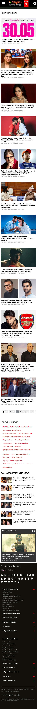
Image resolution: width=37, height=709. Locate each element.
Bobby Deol (6, 457)
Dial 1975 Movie (7, 592)
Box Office (9, 622)
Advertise (9, 689)
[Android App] (15, 695)
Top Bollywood (10, 663)
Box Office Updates (8, 648)
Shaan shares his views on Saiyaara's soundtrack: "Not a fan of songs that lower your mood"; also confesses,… (23, 487)
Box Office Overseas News (10, 652)
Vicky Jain (30, 464)
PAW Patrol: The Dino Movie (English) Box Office (16, 436)
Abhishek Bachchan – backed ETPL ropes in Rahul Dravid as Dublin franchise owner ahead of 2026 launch (17, 401)
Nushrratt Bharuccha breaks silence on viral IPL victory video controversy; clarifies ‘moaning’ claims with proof (18, 107)
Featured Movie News (8, 644)
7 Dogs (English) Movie (9, 433)
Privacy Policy (18, 689)
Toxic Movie (5, 594)
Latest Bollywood (10, 639)
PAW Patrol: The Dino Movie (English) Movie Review (17, 427)
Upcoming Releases (8, 656)
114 (32, 411)
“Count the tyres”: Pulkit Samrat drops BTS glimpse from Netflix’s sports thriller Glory (16, 270)
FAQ (17, 691)
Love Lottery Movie (8, 606)
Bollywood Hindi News (9, 660)
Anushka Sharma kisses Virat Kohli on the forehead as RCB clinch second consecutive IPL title (17, 140)
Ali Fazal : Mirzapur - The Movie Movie (13, 464)
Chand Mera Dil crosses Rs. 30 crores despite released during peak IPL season (17, 40)
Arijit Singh (6, 454)
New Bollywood (10, 589)
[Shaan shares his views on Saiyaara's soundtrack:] (6, 490)
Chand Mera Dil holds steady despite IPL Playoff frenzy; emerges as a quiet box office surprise (17, 238)
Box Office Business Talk (9, 650)
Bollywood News (7, 440)
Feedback (26, 689)
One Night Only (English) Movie (12, 430)
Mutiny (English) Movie (25, 433)
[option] (18, 547)
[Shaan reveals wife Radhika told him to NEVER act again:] (6, 516)
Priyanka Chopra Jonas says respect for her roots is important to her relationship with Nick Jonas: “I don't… (24, 521)
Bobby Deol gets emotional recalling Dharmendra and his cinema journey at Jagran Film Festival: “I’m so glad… (24, 496)
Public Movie (9, 618)
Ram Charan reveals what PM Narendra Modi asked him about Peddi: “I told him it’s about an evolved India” (18, 205)
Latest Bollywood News (22, 440)
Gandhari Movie (7, 598)
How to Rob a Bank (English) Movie (12, 600)
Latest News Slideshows (9, 654)
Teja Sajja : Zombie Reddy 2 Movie (12, 460)
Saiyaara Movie (7, 467)
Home (3, 689)
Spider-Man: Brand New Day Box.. (12, 446)
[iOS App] (18, 695)
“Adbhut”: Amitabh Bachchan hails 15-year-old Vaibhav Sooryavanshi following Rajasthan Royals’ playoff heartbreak (18, 173)
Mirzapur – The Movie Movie (10, 602)
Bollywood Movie (11, 613)
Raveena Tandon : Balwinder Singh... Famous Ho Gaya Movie (16, 450)
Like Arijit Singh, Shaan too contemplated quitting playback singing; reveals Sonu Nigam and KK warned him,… (24, 504)
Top (6, 626)
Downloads (8, 680)
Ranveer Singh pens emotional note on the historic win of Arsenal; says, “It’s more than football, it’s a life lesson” (17, 333)
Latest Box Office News (9, 646)
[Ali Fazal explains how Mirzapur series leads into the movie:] (6, 482)
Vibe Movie (5, 608)
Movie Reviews (6, 658)
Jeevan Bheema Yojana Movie (11, 596)
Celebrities (12, 570)
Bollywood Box (9, 631)
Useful (6, 676)
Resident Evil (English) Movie (10, 610)
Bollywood (10, 672)
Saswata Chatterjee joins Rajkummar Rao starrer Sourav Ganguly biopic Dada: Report (16, 301)
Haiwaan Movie (7, 604)
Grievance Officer (10, 691)
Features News (7, 443)
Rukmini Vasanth (17, 457)
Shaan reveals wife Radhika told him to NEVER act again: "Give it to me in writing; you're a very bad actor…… (24, 513)
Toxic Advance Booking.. (21, 443)
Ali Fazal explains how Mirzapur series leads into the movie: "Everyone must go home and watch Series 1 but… (24, 479)
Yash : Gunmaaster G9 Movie (20, 454)
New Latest (8, 667)
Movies (4, 570)
